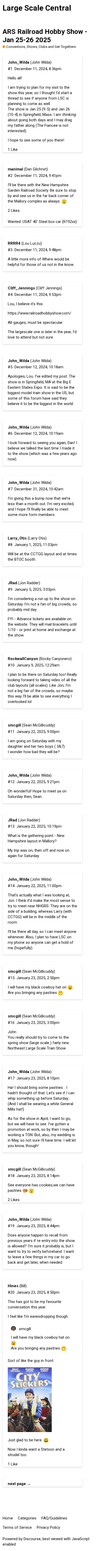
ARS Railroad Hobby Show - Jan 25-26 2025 (45, 36)
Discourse (32, 1539)
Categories (27, 1518)
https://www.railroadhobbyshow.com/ (39, 313)
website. (21, 624)
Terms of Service (17, 1527)
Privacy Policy (48, 1527)
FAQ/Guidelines (54, 1518)
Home (8, 1518)
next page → (19, 1483)
